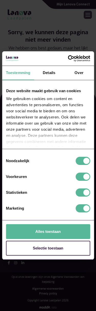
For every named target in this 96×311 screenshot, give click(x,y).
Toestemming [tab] (18, 72)
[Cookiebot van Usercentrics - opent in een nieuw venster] (68, 58)
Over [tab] (78, 72)
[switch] (83, 177)
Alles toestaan (48, 231)
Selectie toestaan (48, 248)
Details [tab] (49, 72)
